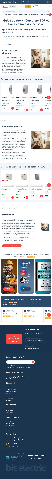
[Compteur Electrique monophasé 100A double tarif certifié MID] (37, 90)
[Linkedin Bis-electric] (19, 377)
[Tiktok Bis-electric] (23, 377)
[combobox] (26, 11)
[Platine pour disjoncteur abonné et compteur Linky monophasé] (22, 177)
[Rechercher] (48, 11)
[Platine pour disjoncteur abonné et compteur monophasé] (8, 177)
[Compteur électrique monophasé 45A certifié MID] (8, 90)
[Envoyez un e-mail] (18, 439)
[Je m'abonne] (33, 362)
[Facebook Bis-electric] (8, 377)
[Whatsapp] (23, 439)
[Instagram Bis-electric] (12, 377)
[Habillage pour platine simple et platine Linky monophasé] (37, 177)
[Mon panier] (49, 6)
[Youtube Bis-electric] (16, 377)
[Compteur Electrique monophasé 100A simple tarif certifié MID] (22, 90)
